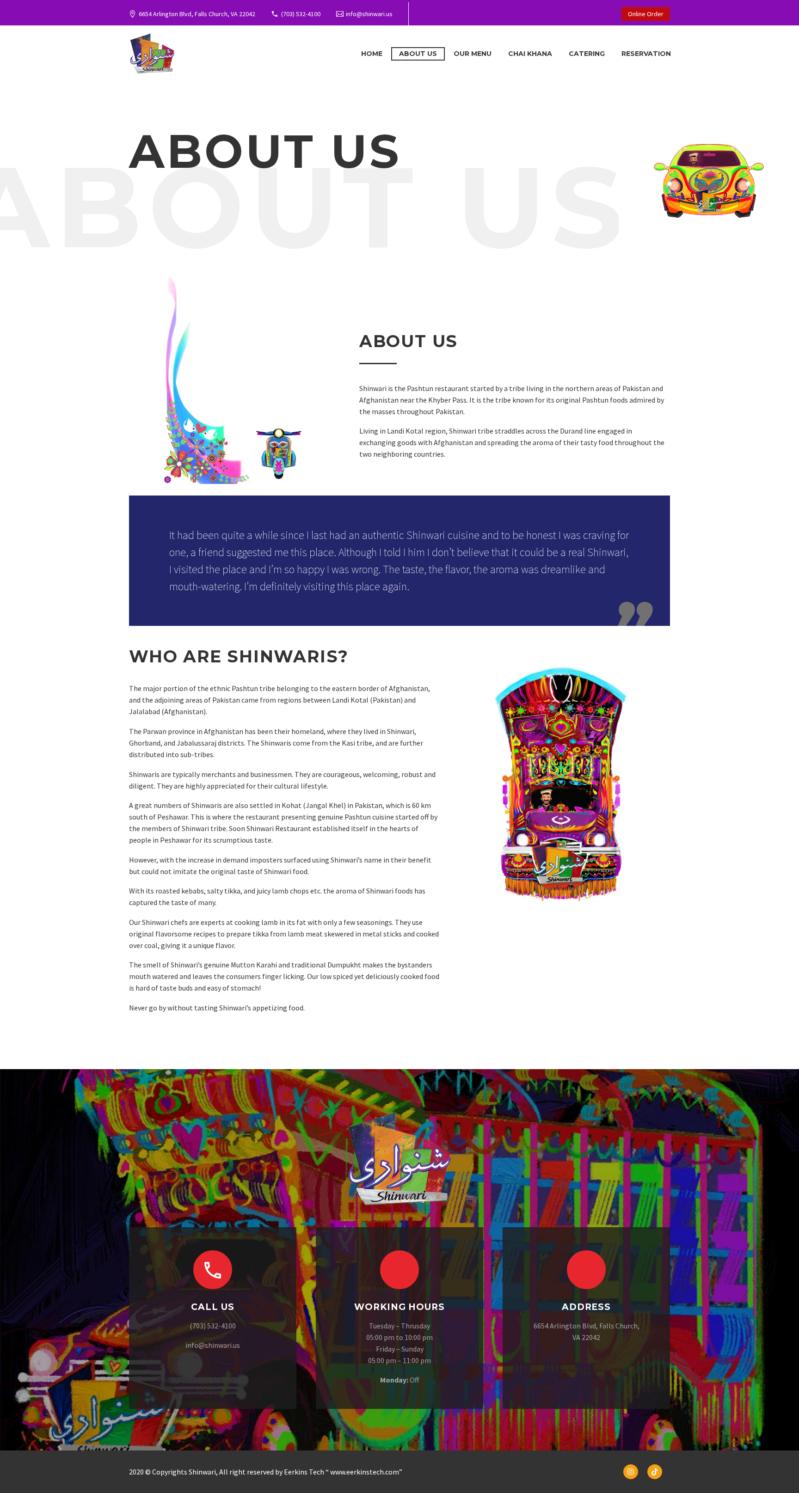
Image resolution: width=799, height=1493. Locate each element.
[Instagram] (630, 1471)
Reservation (646, 53)
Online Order (646, 14)
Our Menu (473, 53)
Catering (587, 53)
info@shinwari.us (369, 14)
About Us (418, 53)
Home (371, 53)
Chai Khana (530, 53)
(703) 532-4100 (300, 14)
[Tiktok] (654, 1471)
